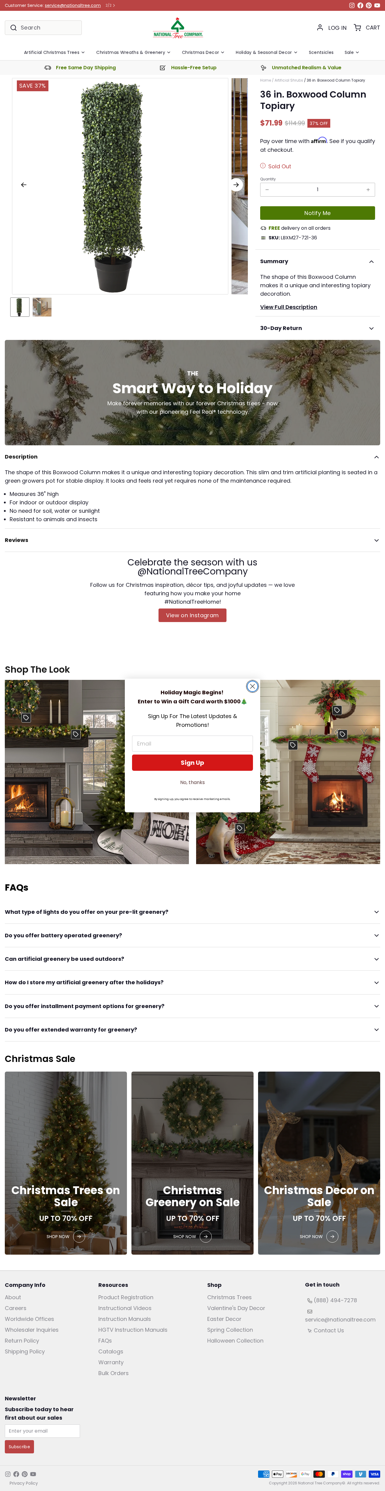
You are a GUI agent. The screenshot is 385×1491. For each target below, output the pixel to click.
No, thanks (192, 782)
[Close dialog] (252, 686)
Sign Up (192, 762)
